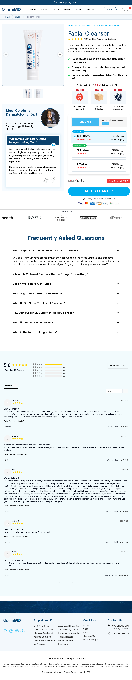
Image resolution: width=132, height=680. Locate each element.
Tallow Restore (65, 636)
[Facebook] (5, 631)
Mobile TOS (85, 672)
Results (67, 9)
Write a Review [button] (119, 365)
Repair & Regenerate (69, 633)
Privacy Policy (70, 672)
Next (60, 54)
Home (33, 9)
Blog (78, 9)
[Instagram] (11, 631)
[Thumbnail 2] (38, 93)
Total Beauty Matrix (68, 629)
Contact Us (89, 636)
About (44, 9)
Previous (5, 54)
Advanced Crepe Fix (68, 625)
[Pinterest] (22, 631)
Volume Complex (42, 636)
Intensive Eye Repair (43, 633)
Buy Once (85, 121)
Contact (90, 9)
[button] (122, 427)
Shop (54, 9)
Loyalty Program (91, 639)
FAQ (85, 632)
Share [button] (9, 427)
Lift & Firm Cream (42, 625)
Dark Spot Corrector (43, 629)
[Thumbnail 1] (27, 93)
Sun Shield (63, 644)
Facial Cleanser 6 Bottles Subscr (16, 454)
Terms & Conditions (51, 672)
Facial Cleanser (66, 640)
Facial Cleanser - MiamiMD (14, 421)
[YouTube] (16, 631)
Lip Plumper (39, 644)
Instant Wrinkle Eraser (44, 640)
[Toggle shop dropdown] (58, 9)
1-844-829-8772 (120, 633)
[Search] (123, 9)
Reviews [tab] (8, 385)
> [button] (72, 582)
